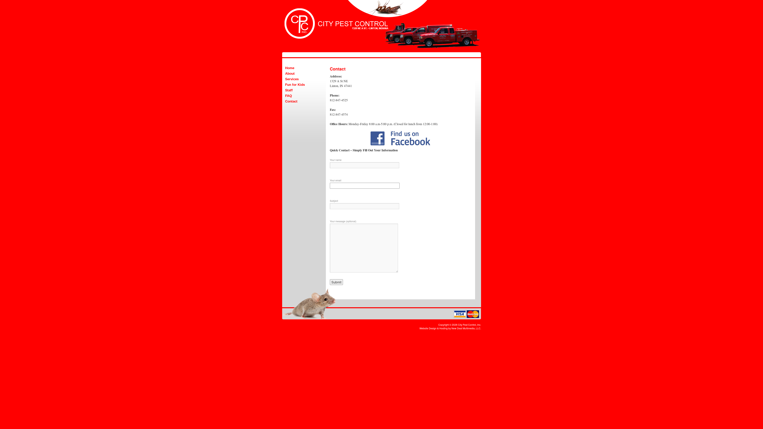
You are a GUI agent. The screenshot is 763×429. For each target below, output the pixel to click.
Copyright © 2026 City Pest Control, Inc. (459, 324)
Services (292, 79)
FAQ (288, 96)
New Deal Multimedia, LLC (465, 328)
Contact (291, 101)
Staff (289, 90)
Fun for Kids (295, 85)
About (290, 73)
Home (289, 68)
